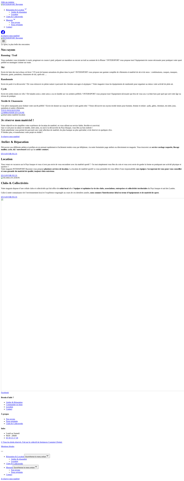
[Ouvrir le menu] (3, 41)
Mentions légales (7, 446)
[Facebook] (3, 33)
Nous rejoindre (17, 25)
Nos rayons (15, 22)
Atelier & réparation (19, 12)
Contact (9, 27)
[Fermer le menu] (2, 451)
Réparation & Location (15, 457)
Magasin (9, 467)
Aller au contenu (7, 2)
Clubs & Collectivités (14, 17)
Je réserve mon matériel (10, 36)
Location (14, 14)
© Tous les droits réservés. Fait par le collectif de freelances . (31, 442)
